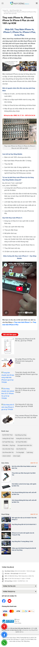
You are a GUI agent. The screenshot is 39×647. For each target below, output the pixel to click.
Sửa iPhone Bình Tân (16, 10)
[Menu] (2, 3)
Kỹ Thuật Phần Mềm (21, 442)
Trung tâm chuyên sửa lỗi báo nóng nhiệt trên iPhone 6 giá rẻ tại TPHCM (26, 374)
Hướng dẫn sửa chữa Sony (23, 438)
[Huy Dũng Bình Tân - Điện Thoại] (19, 3)
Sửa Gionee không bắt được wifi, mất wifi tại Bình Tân (24, 501)
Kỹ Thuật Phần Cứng (7, 442)
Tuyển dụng (30, 452)
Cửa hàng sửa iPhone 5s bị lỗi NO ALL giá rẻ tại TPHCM (25, 340)
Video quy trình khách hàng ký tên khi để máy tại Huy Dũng (24, 549)
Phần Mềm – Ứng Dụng (8, 445)
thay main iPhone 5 (15, 218)
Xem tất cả (34, 463)
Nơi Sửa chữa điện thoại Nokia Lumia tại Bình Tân (24, 467)
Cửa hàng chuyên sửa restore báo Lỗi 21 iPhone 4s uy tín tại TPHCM (25, 390)
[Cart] (37, 3)
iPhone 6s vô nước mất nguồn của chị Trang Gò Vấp (23, 534)
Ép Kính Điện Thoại (7, 435)
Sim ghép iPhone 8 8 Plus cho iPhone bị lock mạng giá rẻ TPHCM (25, 361)
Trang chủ (5, 10)
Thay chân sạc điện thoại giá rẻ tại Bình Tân (23, 474)
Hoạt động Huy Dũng (20, 435)
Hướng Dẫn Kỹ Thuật (8, 438)
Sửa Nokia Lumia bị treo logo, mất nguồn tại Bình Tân (24, 485)
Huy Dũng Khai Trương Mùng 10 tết (22, 541)
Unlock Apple (16, 456)
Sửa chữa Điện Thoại (8, 449)
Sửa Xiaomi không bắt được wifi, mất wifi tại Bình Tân (24, 493)
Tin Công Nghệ (20, 452)
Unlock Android (6, 456)
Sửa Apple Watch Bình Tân (25, 445)
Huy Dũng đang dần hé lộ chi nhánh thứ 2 (24, 524)
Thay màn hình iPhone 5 (22, 322)
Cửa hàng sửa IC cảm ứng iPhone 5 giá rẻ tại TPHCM (24, 405)
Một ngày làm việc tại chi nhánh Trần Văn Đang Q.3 (24, 518)
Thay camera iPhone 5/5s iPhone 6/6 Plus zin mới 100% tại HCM (26, 416)
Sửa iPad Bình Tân (21, 449)
